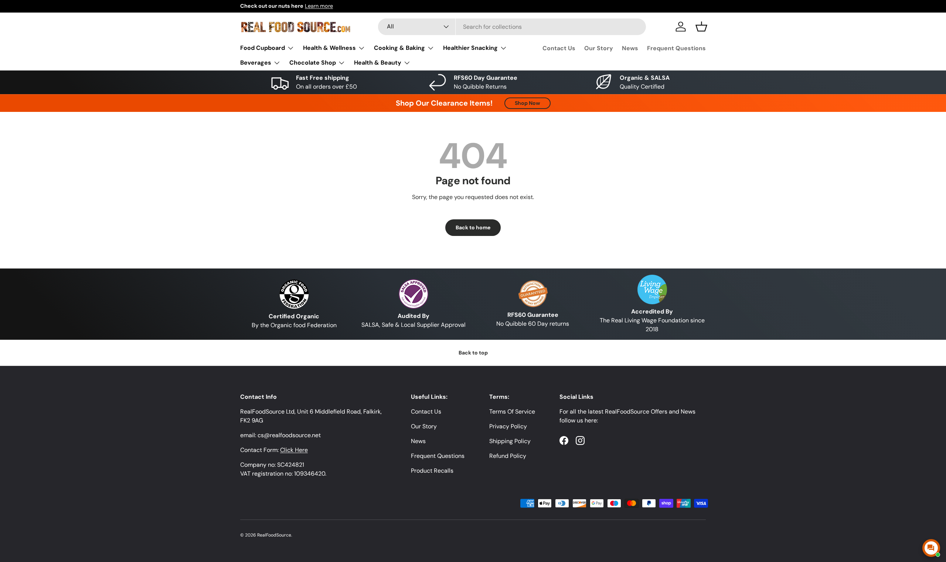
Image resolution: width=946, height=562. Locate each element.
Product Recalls (432, 470)
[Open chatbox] (931, 548)
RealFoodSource (274, 535)
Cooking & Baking (399, 48)
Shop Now (527, 103)
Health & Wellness (329, 48)
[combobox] (512, 26)
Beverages (255, 62)
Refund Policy (507, 456)
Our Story (598, 48)
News (630, 48)
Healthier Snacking (470, 48)
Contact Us (558, 48)
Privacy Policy (508, 426)
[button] (701, 26)
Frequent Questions (676, 48)
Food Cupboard (262, 48)
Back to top (473, 352)
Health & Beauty (377, 62)
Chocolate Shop (312, 62)
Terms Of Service (512, 411)
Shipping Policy (510, 441)
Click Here (294, 450)
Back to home (473, 227)
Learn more (319, 6)
